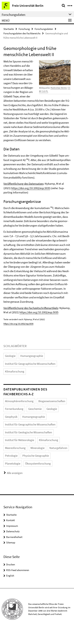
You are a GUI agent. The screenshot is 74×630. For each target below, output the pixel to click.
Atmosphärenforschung (19, 401)
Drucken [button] (10, 564)
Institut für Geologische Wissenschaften (28, 432)
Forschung (24, 29)
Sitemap (10, 542)
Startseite (8, 29)
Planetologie (12, 463)
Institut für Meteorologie (19, 440)
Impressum (12, 525)
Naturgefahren (58, 448)
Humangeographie (31, 356)
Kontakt (10, 520)
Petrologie (11, 455)
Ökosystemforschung (38, 463)
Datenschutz (12, 531)
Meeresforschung (15, 448)
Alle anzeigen (15, 473)
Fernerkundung (14, 409)
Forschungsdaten (44, 29)
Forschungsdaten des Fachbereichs (21, 33)
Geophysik (11, 417)
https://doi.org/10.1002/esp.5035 (30, 188)
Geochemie (35, 409)
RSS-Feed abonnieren (17, 570)
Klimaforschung (14, 371)
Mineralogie (37, 448)
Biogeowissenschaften (51, 401)
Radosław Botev (59, 87)
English (10, 575)
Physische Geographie (35, 455)
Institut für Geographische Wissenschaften (30, 364)
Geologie (10, 356)
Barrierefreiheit (14, 537)
